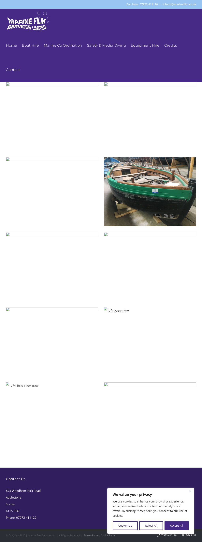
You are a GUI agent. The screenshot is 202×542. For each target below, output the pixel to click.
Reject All (151, 525)
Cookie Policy (108, 535)
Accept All (176, 525)
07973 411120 (26, 517)
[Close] (190, 491)
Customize (125, 525)
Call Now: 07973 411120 (142, 4)
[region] (150, 511)
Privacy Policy (91, 535)
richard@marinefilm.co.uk (179, 4)
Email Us (190, 535)
